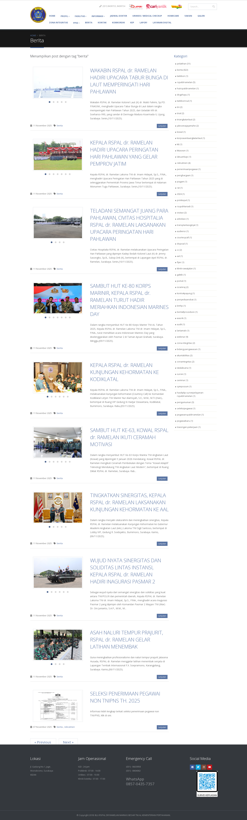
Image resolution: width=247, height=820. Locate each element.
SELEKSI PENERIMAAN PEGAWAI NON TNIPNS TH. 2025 (125, 697)
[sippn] (156, 6)
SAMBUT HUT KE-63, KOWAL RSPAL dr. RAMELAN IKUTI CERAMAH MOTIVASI (129, 437)
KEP (132, 22)
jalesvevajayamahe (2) (188, 125)
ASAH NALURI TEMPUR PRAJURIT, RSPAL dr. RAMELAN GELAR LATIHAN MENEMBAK (126, 639)
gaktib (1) (181, 274)
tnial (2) (180, 113)
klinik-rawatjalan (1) (186, 268)
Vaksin (188, 15)
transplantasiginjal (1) (187, 225)
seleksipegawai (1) (186, 408)
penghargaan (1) (185, 175)
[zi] (177, 6)
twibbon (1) (182, 76)
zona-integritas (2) (186, 343)
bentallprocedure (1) (187, 312)
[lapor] (136, 6)
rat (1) (179, 187)
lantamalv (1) (183, 330)
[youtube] (209, 767)
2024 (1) (180, 194)
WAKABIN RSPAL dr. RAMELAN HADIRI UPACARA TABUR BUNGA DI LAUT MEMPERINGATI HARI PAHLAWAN (129, 81)
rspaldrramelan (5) (186, 82)
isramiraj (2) (182, 287)
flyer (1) (180, 262)
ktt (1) (179, 144)
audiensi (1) (183, 231)
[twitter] (198, 767)
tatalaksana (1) (184, 367)
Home (52, 15)
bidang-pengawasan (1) (188, 349)
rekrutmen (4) (183, 163)
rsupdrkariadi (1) (185, 206)
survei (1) (181, 374)
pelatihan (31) (183, 63)
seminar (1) (182, 380)
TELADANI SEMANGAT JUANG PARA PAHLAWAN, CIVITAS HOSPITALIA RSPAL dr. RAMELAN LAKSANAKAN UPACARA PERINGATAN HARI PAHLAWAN (129, 224)
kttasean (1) (182, 150)
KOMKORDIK (118, 22)
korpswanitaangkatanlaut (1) (191, 138)
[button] (50, 102)
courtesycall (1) (184, 237)
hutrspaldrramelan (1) (188, 88)
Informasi (97, 16)
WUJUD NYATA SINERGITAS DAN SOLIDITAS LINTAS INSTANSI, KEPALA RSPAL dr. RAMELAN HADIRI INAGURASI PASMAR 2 (125, 571)
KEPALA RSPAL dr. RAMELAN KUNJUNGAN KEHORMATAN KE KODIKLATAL (124, 372)
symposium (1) (184, 386)
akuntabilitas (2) (184, 355)
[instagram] (203, 767)
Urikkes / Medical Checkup (147, 15)
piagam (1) (182, 181)
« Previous (43, 742)
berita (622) (182, 69)
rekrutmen (69, 727)
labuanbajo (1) (184, 156)
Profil (64, 16)
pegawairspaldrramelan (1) (190, 414)
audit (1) (181, 324)
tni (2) (179, 107)
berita (60, 125)
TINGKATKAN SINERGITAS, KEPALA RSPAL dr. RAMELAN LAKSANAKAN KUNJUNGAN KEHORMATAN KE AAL (129, 502)
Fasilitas (80, 16)
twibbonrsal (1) (184, 101)
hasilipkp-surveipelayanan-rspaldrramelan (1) (190, 394)
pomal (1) (181, 281)
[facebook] (192, 767)
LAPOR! (143, 22)
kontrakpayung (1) (186, 293)
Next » (68, 742)
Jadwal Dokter (118, 15)
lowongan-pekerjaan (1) (188, 427)
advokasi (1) (183, 218)
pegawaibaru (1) (185, 420)
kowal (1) (181, 132)
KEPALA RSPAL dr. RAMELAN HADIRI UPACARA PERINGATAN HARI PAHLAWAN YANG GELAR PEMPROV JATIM (124, 153)
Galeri (201, 15)
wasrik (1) (181, 318)
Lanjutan (162, 126)
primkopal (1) (183, 200)
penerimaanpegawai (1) (188, 169)
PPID (75, 22)
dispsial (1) (182, 243)
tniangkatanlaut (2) (186, 119)
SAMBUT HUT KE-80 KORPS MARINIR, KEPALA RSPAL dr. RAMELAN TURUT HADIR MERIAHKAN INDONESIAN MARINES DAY (129, 299)
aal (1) (180, 256)
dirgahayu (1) (183, 94)
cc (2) (179, 250)
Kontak (102, 22)
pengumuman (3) (185, 402)
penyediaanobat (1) (186, 299)
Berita (88, 22)
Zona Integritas (58, 22)
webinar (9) (182, 336)
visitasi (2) (182, 212)
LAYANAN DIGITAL (162, 22)
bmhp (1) (181, 305)
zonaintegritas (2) (185, 361)
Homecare (173, 15)
